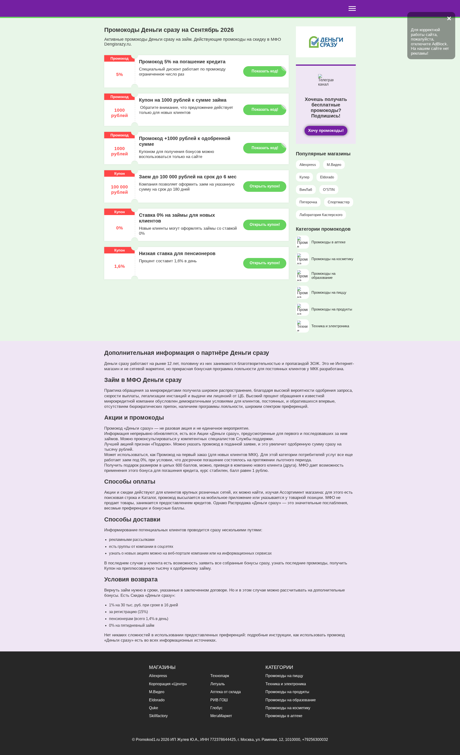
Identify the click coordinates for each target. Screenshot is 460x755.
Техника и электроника (285, 684)
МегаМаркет (221, 716)
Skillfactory (158, 716)
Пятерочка (308, 202)
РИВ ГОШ (219, 700)
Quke (153, 708)
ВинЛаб (305, 189)
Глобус (216, 708)
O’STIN (329, 189)
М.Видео (334, 165)
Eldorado (327, 177)
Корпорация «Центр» (168, 684)
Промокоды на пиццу (284, 676)
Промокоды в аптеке (283, 716)
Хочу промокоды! (326, 130)
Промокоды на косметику (287, 708)
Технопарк (219, 676)
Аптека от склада (225, 692)
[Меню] (352, 8)
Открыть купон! (265, 186)
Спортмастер (339, 202)
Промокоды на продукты (287, 692)
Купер (304, 177)
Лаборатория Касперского (320, 215)
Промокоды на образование (290, 700)
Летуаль (217, 684)
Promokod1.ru (148, 739)
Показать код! (265, 71)
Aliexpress (307, 165)
